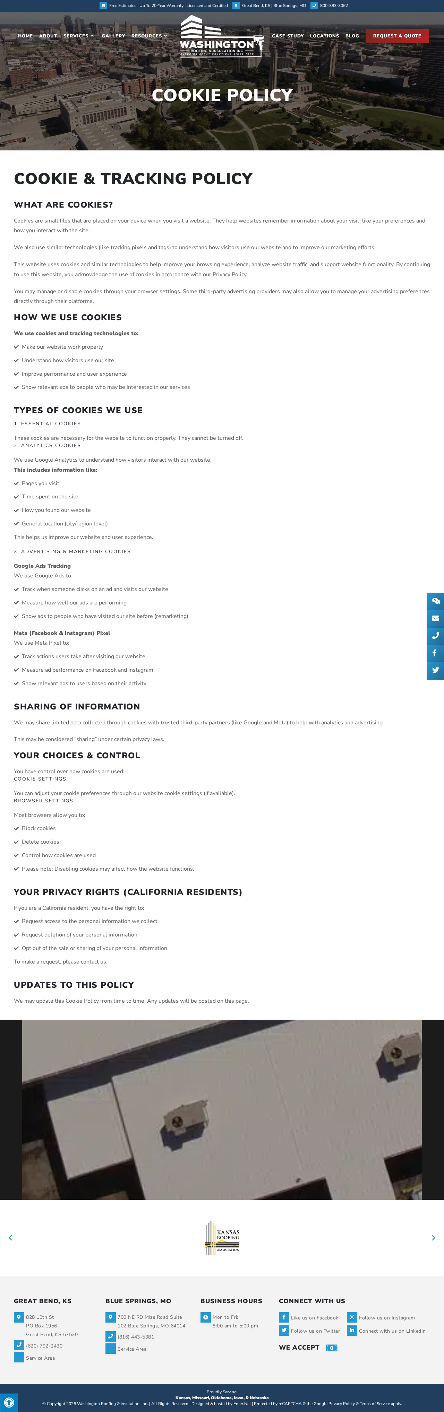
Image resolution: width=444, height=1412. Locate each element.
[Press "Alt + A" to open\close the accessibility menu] (9, 1403)
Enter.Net (242, 1403)
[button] (10, 1238)
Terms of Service (375, 1403)
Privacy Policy (341, 1403)
